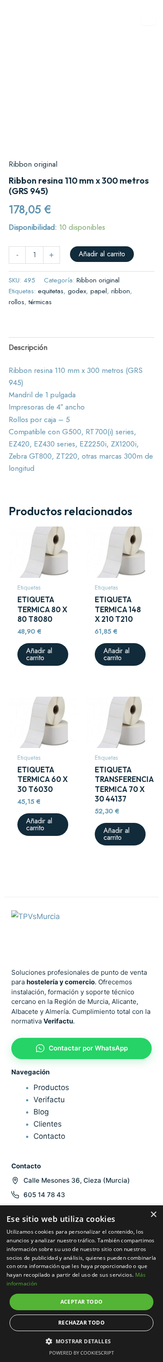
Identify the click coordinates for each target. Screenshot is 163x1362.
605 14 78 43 (44, 1195)
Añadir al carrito (102, 254)
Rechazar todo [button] (81, 1322)
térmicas (40, 302)
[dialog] (81, 1283)
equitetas (50, 291)
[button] (81, 1341)
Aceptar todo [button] (81, 1301)
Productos (51, 1087)
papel (98, 291)
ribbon (120, 291)
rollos (16, 302)
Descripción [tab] (28, 347)
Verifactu (49, 1099)
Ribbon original (33, 164)
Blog (41, 1111)
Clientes (47, 1124)
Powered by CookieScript (81, 1352)
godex (77, 291)
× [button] (153, 1214)
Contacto (49, 1136)
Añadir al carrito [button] (39, 654)
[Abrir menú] (148, 17)
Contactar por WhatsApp (88, 1048)
